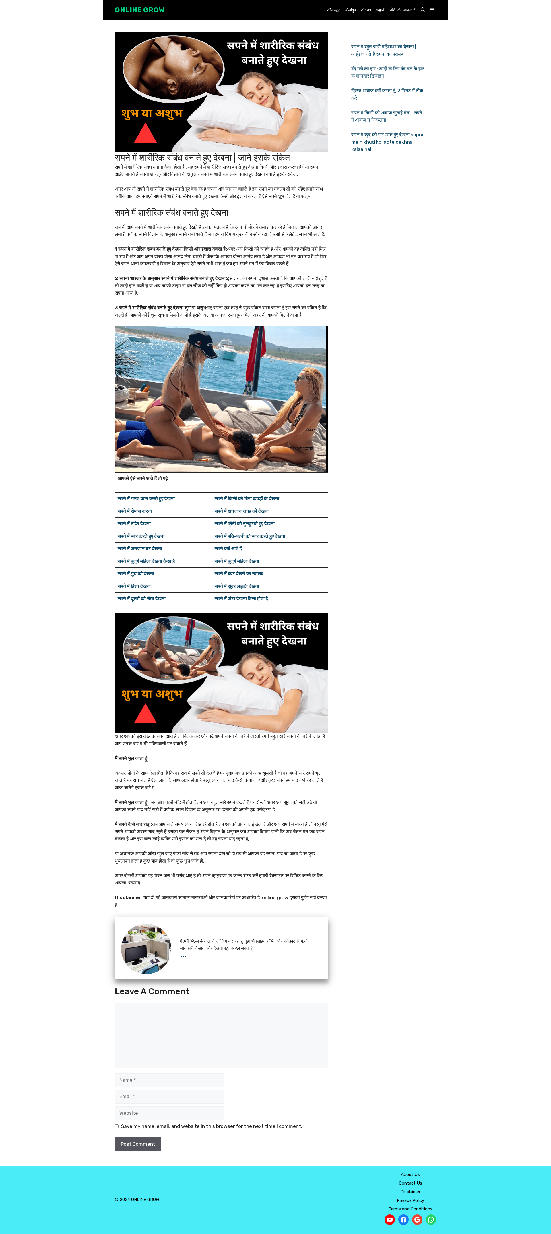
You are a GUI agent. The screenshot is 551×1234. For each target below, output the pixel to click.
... (183, 954)
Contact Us (410, 1183)
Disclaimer (410, 1191)
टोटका (366, 10)
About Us (410, 1174)
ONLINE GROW (140, 10)
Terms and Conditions (410, 1209)
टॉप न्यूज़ (334, 10)
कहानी (380, 10)
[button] (422, 10)
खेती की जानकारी (403, 10)
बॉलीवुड (350, 10)
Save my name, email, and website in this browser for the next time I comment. (211, 1126)
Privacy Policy (410, 1200)
